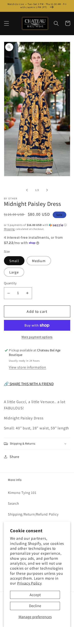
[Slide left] (27, 190)
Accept (35, 594)
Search (13, 503)
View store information (27, 367)
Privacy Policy (29, 583)
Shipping (9, 229)
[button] (6, 23)
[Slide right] (47, 190)
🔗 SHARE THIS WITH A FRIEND (29, 383)
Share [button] (14, 456)
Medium (39, 260)
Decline (35, 605)
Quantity (10, 283)
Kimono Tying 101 (22, 492)
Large (14, 272)
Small (14, 260)
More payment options (37, 337)
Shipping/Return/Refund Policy (33, 514)
